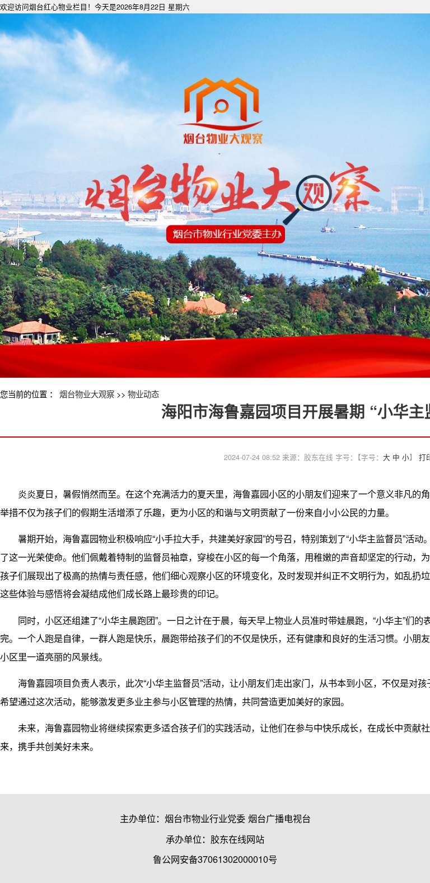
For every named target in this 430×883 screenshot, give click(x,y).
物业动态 (143, 394)
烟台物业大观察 (86, 394)
